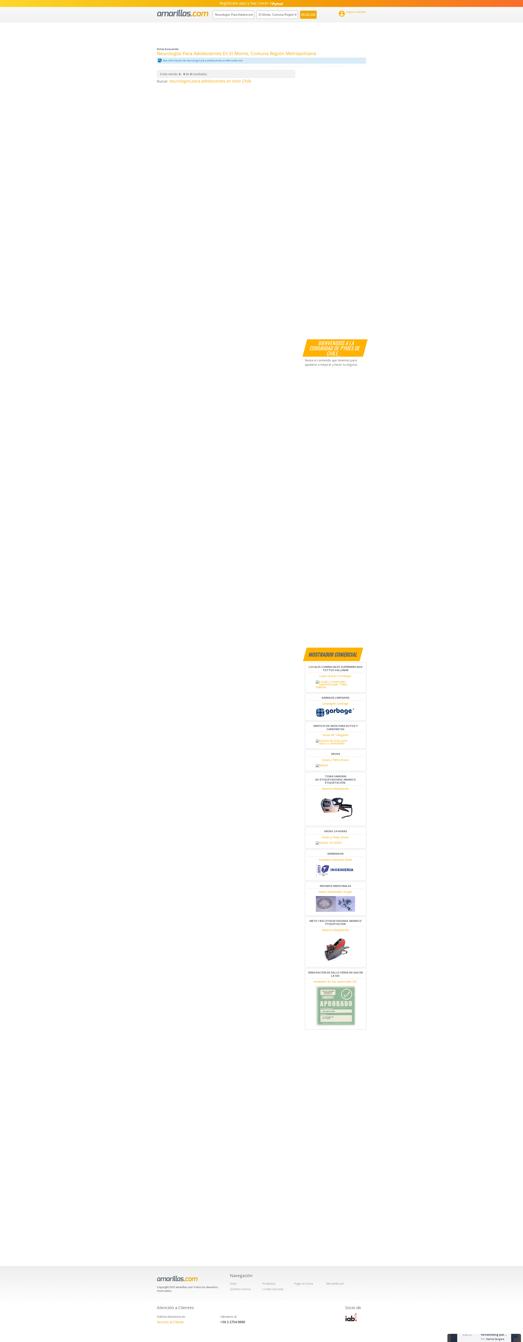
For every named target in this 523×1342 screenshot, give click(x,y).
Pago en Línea (303, 1283)
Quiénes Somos (240, 1289)
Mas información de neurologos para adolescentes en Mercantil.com (203, 60)
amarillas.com (183, 13)
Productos (268, 1283)
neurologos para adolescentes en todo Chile (210, 81)
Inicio (233, 1283)
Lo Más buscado (273, 1289)
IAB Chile (351, 1317)
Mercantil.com (335, 1283)
